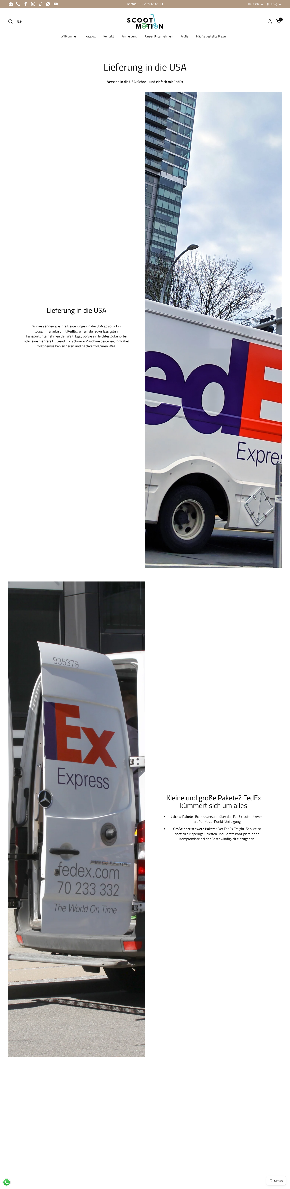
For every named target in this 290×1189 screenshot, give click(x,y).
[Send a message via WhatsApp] (6, 1182)
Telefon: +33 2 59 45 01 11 (145, 4)
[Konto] (269, 21)
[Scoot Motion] (145, 21)
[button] (10, 21)
